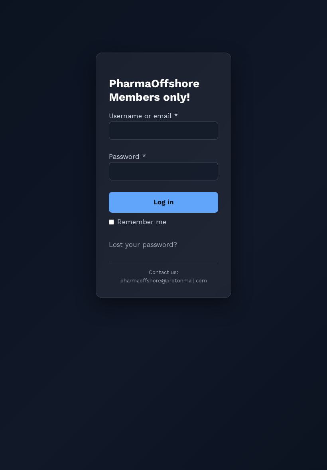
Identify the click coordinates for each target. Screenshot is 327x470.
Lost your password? (143, 245)
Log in (164, 202)
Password (127, 157)
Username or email (143, 116)
